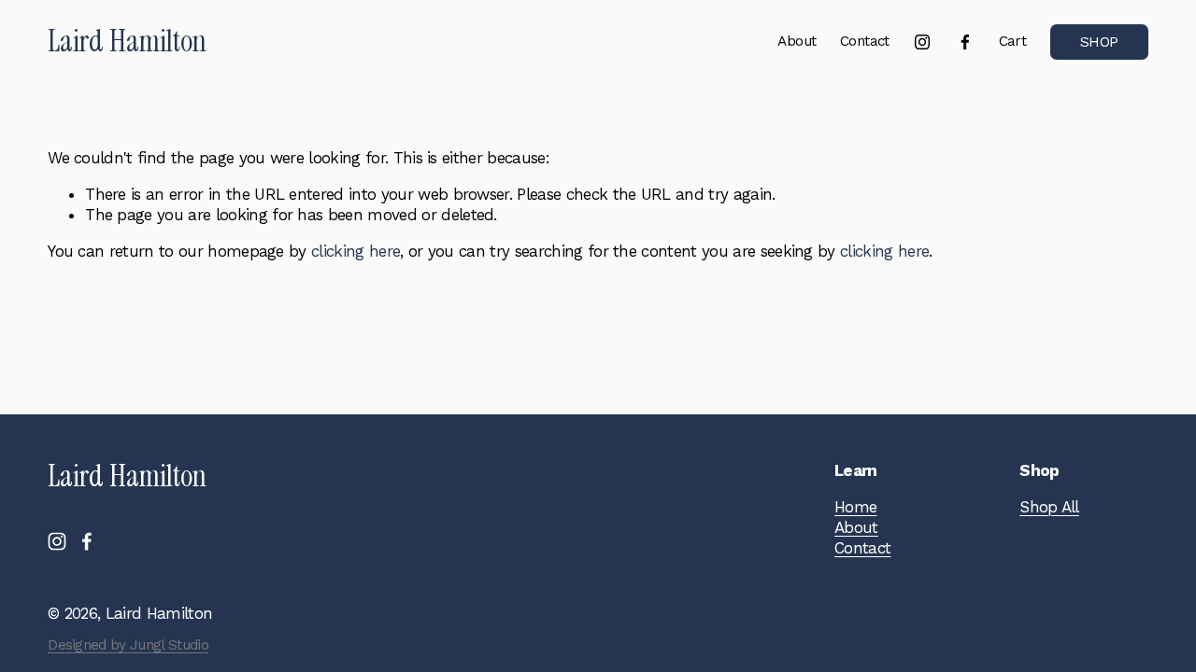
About (796, 41)
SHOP (1099, 42)
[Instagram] (922, 42)
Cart (1013, 41)
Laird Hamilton (127, 41)
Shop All (1049, 506)
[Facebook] (965, 42)
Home (855, 506)
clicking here (355, 251)
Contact (865, 41)
